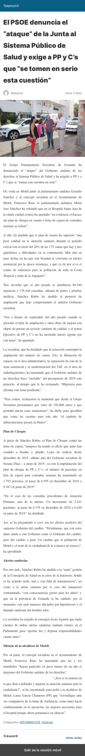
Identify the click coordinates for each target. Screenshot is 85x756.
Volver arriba (74, 737)
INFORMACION (30, 722)
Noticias (47, 722)
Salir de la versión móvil (42, 750)
